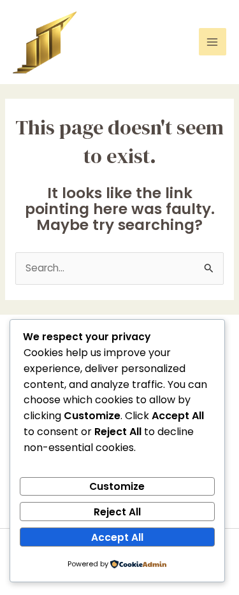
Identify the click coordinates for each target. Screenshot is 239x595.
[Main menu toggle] (212, 41)
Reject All (117, 512)
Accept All (117, 537)
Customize (117, 486)
